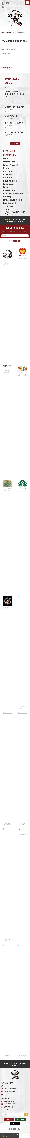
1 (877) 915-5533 (13, 1088)
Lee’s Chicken (22, 834)
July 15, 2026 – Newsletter (14, 132)
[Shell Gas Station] (22, 252)
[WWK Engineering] (22, 999)
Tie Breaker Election (7, 67)
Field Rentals (7, 177)
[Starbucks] (22, 484)
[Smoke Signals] (7, 600)
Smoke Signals (7, 608)
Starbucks (22, 491)
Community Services (9, 161)
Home (2, 32)
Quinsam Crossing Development (7, 824)
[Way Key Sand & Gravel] (22, 766)
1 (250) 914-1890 (9, 1101)
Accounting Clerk (11, 116)
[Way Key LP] (7, 999)
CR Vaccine (4, 68)
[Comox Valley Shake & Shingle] (7, 483)
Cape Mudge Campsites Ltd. (7, 371)
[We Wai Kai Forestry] (7, 882)
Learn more (5, 1136)
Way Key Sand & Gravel (22, 824)
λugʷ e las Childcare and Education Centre (22, 374)
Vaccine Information (6, 53)
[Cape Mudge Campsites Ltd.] (7, 366)
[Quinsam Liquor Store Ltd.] (22, 650)
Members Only (8, 101)
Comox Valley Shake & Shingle (7, 489)
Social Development (9, 203)
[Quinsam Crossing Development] (7, 766)
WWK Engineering (22, 1055)
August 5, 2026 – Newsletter (14, 107)
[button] (27, 2)
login (14, 86)
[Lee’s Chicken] (22, 830)
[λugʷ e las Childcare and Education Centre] (22, 367)
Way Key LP (7, 1055)
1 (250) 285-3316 (9, 1086)
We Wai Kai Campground (7, 264)
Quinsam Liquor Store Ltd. (22, 707)
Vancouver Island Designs (23, 1135)
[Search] (26, 1114)
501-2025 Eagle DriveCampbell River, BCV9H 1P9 (9, 1108)
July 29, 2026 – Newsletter (14, 123)
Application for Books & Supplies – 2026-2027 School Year (14, 93)
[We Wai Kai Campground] (7, 254)
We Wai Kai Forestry (7, 940)
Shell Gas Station (22, 259)
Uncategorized (8, 32)
